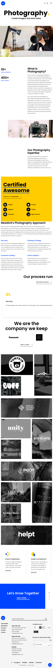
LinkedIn (31, 662)
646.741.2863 (15, 631)
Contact (3, 632)
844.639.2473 (15, 642)
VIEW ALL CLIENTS (24, 344)
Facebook (38, 662)
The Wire (3, 630)
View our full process (42, 282)
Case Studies (4, 623)
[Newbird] (3, 3)
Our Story (3, 628)
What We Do (4, 625)
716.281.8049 (15, 652)
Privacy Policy (31, 665)
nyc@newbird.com (17, 633)
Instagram (17, 662)
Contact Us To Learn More (10, 196)
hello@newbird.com (17, 644)
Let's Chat (21, 598)
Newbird (24, 665)
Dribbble (24, 662)
